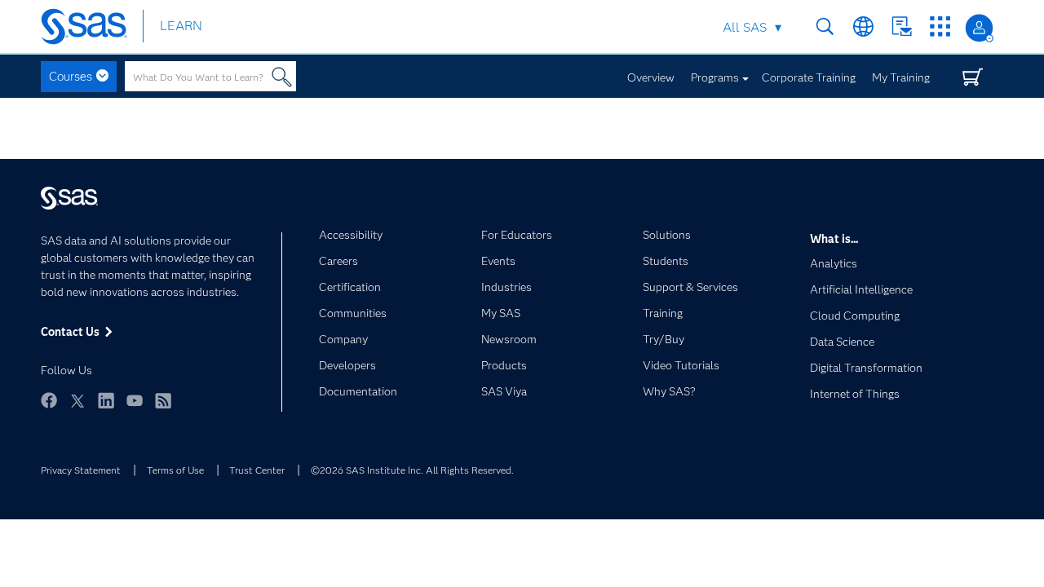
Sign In (979, 28)
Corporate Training (809, 77)
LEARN (181, 25)
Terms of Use (175, 470)
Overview (651, 77)
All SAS (745, 27)
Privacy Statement (81, 470)
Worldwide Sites (863, 26)
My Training (901, 77)
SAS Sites (940, 26)
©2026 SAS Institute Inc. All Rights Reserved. (412, 470)
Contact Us (901, 26)
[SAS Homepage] (92, 26)
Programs (715, 77)
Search (825, 26)
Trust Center (257, 470)
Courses (70, 76)
